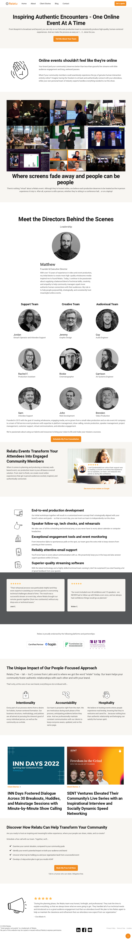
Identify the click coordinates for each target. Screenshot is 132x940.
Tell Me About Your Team (66, 39)
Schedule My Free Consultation (66, 439)
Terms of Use (121, 928)
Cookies (129, 928)
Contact (66, 3)
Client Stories (45, 3)
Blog (56, 3)
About (33, 3)
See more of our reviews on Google (96, 489)
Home (24, 3)
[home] (11, 3)
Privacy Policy (111, 928)
